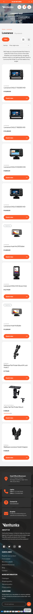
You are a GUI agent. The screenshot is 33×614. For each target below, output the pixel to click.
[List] (29, 39)
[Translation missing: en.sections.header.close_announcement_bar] (32, 2)
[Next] (29, 2)
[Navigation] (29, 7)
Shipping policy (7, 581)
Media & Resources (8, 565)
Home (3, 29)
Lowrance (9, 29)
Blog (3, 568)
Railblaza (6, 363)
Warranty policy (7, 584)
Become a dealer (7, 562)
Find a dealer (6, 559)
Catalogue (5, 578)
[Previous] (4, 2)
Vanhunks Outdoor (9, 405)
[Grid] (23, 39)
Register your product (9, 556)
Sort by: (5, 45)
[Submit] (29, 604)
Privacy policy (6, 587)
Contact (4, 570)
